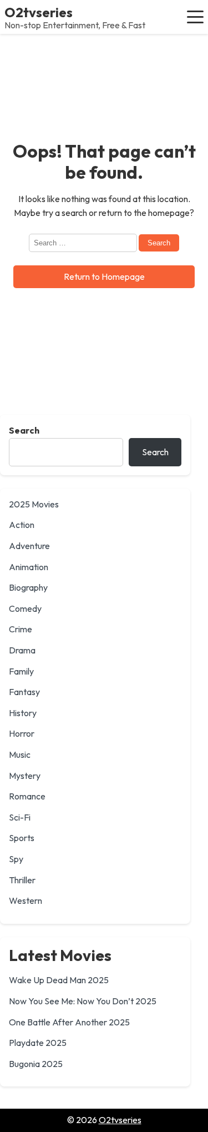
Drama (22, 650)
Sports (21, 837)
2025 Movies (34, 504)
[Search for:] (84, 242)
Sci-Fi (20, 817)
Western (25, 900)
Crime (20, 629)
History (23, 712)
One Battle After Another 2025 (69, 1022)
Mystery (24, 775)
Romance (27, 796)
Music (20, 754)
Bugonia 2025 (36, 1063)
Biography (28, 587)
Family (21, 671)
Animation (28, 566)
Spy (16, 858)
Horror (21, 733)
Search (24, 430)
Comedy (25, 608)
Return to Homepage (104, 276)
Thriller (22, 880)
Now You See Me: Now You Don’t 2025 (82, 1001)
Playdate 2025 (38, 1042)
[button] (195, 16)
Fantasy (24, 691)
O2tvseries (38, 12)
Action (21, 524)
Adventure (29, 545)
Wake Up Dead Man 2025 (59, 979)
